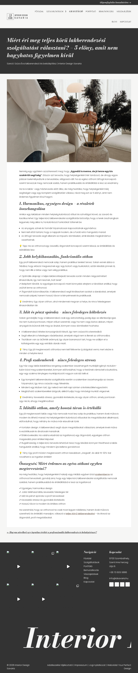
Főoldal (87, 558)
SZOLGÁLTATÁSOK (54, 11)
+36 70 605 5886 (118, 572)
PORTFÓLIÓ (91, 11)
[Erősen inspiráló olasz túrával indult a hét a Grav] (18, 566)
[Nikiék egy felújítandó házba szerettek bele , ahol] (43, 566)
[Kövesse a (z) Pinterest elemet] (122, 584)
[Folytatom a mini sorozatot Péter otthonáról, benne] (18, 599)
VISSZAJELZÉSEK (124, 11)
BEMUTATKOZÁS (106, 11)
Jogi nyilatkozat (97, 665)
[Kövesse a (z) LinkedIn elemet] (127, 584)
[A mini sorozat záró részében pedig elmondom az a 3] (68, 566)
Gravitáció (76, 11)
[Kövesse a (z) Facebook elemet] (111, 584)
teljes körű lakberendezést (80, 513)
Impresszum (81, 665)
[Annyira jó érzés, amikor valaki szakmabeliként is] (68, 599)
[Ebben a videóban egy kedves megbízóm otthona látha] (43, 599)
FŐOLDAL (39, 11)
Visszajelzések (91, 574)
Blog (86, 577)
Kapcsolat (89, 581)
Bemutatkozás (91, 570)
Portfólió (88, 566)
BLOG (114, 21)
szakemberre (102, 474)
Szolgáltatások (91, 562)
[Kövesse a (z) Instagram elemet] (117, 584)
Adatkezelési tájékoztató (60, 665)
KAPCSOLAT (125, 21)
